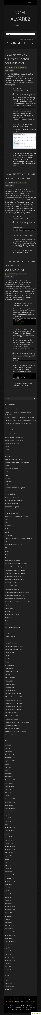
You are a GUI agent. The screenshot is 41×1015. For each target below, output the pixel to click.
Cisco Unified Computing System (15, 488)
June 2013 (8, 951)
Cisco (6, 484)
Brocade (7, 478)
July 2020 (7, 764)
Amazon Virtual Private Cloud (14, 440)
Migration (8, 605)
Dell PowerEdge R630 (11, 503)
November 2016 (10, 849)
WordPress (11, 1001)
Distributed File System (12, 507)
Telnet (7, 656)
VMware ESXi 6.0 (9, 70)
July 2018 (7, 815)
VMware (7, 675)
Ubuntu (7, 662)
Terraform (8, 659)
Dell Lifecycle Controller (12, 497)
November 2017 (10, 827)
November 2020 (10, 758)
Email (6, 522)
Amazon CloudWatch (11, 434)
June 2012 (8, 964)
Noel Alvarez (21, 67)
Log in (6, 980)
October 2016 (9, 853)
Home (21, 39)
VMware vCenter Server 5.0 (13, 697)
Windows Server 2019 (12, 728)
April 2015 (8, 897)
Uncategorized (9, 665)
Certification (8, 481)
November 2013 (10, 935)
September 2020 (10, 761)
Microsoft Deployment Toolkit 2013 (16, 564)
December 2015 (10, 878)
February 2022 (9, 754)
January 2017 (9, 843)
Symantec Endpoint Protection (14, 649)
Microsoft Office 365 (11, 586)
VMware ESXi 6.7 (10, 687)
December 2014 (10, 906)
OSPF (6, 621)
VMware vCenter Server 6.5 (13, 706)
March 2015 (8, 900)
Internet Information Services (14, 545)
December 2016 (10, 846)
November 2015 (10, 881)
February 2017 (9, 840)
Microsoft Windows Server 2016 (15, 599)
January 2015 (9, 903)
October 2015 (9, 884)
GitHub (7, 532)
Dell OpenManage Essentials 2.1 (15, 500)
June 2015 (8, 891)
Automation (8, 456)
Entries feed (9, 983)
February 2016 (9, 875)
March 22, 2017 (11, 274)
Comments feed (10, 986)
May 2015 (8, 894)
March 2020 (8, 773)
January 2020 (9, 777)
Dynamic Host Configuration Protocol (16, 516)
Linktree (7, 554)
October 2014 (9, 913)
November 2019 (10, 780)
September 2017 (10, 830)
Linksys (7, 551)
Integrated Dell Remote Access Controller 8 (18, 538)
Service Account (10, 637)
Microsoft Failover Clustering (14, 576)
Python (7, 624)
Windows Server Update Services (15, 732)
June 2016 (8, 862)
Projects (17, 1005)
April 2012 (8, 970)
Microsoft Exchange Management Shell (17, 567)
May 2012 (8, 967)
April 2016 (8, 868)
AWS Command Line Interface (14, 459)
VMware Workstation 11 (12, 725)
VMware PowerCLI (10, 690)
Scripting (7, 633)
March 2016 (8, 872)
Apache (7, 450)
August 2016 (8, 856)
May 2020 (8, 767)
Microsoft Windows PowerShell (14, 595)
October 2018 (9, 805)
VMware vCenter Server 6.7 (13, 709)
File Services (9, 529)
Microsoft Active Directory (13, 561)
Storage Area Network (12, 643)
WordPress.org (9, 989)
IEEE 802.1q (8, 535)
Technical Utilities (10, 652)
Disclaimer (28, 1009)
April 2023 (8, 745)
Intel (6, 542)
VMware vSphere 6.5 (11, 719)
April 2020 (8, 770)
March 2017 (8, 837)
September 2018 (10, 808)
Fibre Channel (9, 526)
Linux (6, 557)
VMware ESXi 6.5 (10, 684)
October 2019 (9, 783)
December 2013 (10, 932)
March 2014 (8, 922)
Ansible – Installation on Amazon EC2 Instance (19, 417)
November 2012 (10, 960)
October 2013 (9, 938)
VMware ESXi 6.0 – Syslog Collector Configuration (17, 59)
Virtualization (9, 668)
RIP (6, 630)
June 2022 (8, 748)
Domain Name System (12, 513)
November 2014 (10, 910)
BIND (6, 472)
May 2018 (8, 821)
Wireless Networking (11, 735)
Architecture (8, 453)
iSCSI (6, 548)
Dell (6, 491)
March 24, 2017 (11, 67)
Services (7, 640)
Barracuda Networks (11, 469)
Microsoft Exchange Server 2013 (15, 570)
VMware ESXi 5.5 (10, 678)
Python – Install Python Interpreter (15, 409)
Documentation (10, 510)
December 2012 (10, 957)
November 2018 (10, 802)
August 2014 (8, 916)
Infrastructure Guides (27, 1005)
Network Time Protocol (12, 614)
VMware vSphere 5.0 (11, 713)
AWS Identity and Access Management (17, 462)
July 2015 (7, 887)
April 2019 (8, 796)
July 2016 (7, 859)
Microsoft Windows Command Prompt (17, 592)
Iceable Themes (29, 1001)
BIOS (6, 475)
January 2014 (9, 929)
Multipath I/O (9, 608)
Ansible (7, 446)
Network (7, 611)
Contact (21, 1009)
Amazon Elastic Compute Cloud (14, 437)
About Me (14, 1009)
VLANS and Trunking (11, 671)
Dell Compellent (10, 494)
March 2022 (8, 751)
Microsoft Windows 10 (12, 589)
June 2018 (8, 818)
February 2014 (9, 926)
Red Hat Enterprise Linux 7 (13, 627)
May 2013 (8, 954)
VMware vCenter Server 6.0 (13, 703)
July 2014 (7, 919)
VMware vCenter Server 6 (13, 700)
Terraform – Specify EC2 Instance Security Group (20, 420)
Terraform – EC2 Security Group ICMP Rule (18, 424)
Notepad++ (8, 618)
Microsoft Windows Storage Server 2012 (17, 602)
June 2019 (8, 789)
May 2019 (8, 792)
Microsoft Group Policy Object (14, 580)
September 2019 (10, 786)
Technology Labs (30, 1007)
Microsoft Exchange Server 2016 (15, 573)
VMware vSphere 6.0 (11, 716)
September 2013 (10, 941)
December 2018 (10, 799)
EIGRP (7, 519)
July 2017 (7, 834)
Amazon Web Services (12, 443)
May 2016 (8, 865)
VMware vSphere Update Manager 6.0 (17, 722)
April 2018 (8, 824)
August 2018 (8, 811)
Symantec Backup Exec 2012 (14, 646)
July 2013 (7, 948)
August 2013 (8, 945)
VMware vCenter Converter (13, 694)
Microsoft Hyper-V (10, 583)
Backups (7, 465)
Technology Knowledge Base (16, 1007)
